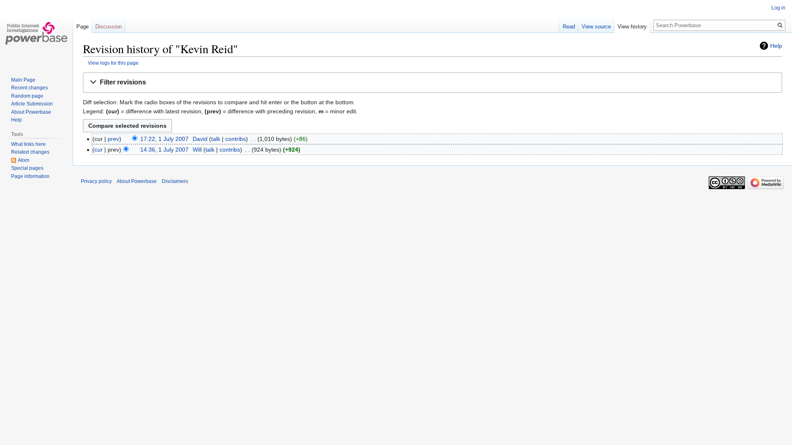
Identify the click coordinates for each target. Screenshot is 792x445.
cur (98, 149)
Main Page (23, 80)
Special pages (27, 168)
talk (215, 139)
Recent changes (29, 88)
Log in (778, 8)
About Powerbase (31, 112)
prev (113, 139)
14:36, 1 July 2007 (164, 149)
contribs (235, 139)
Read (569, 26)
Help (776, 45)
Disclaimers (175, 181)
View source (596, 26)
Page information (30, 176)
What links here (28, 144)
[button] (432, 83)
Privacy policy (96, 181)
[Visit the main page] (36, 33)
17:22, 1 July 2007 (164, 139)
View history (632, 26)
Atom (23, 160)
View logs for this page (113, 63)
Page (82, 26)
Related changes (30, 152)
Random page (27, 96)
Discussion (108, 26)
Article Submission (32, 104)
